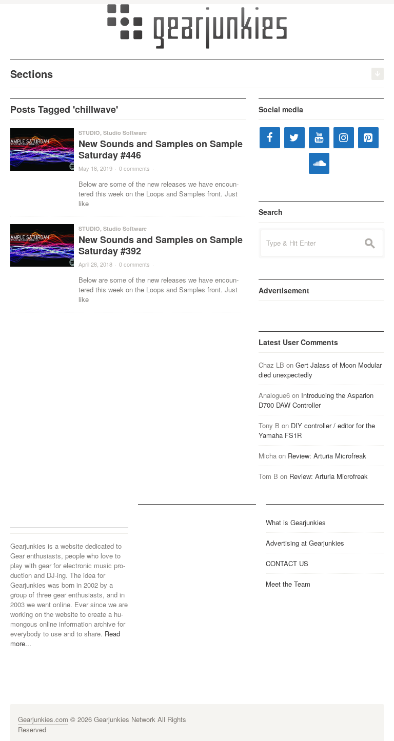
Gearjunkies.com (43, 719)
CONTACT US (287, 563)
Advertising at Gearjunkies (305, 543)
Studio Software (125, 132)
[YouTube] (319, 137)
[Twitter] (294, 137)
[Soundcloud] (319, 163)
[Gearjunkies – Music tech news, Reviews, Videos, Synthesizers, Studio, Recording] (197, 25)
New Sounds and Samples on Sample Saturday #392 (160, 245)
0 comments (134, 168)
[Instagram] (343, 137)
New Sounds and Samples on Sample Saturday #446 (160, 149)
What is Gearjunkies (296, 522)
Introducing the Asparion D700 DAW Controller (316, 400)
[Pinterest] (368, 137)
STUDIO (89, 132)
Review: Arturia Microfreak (327, 455)
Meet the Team (288, 584)
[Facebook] (270, 137)
